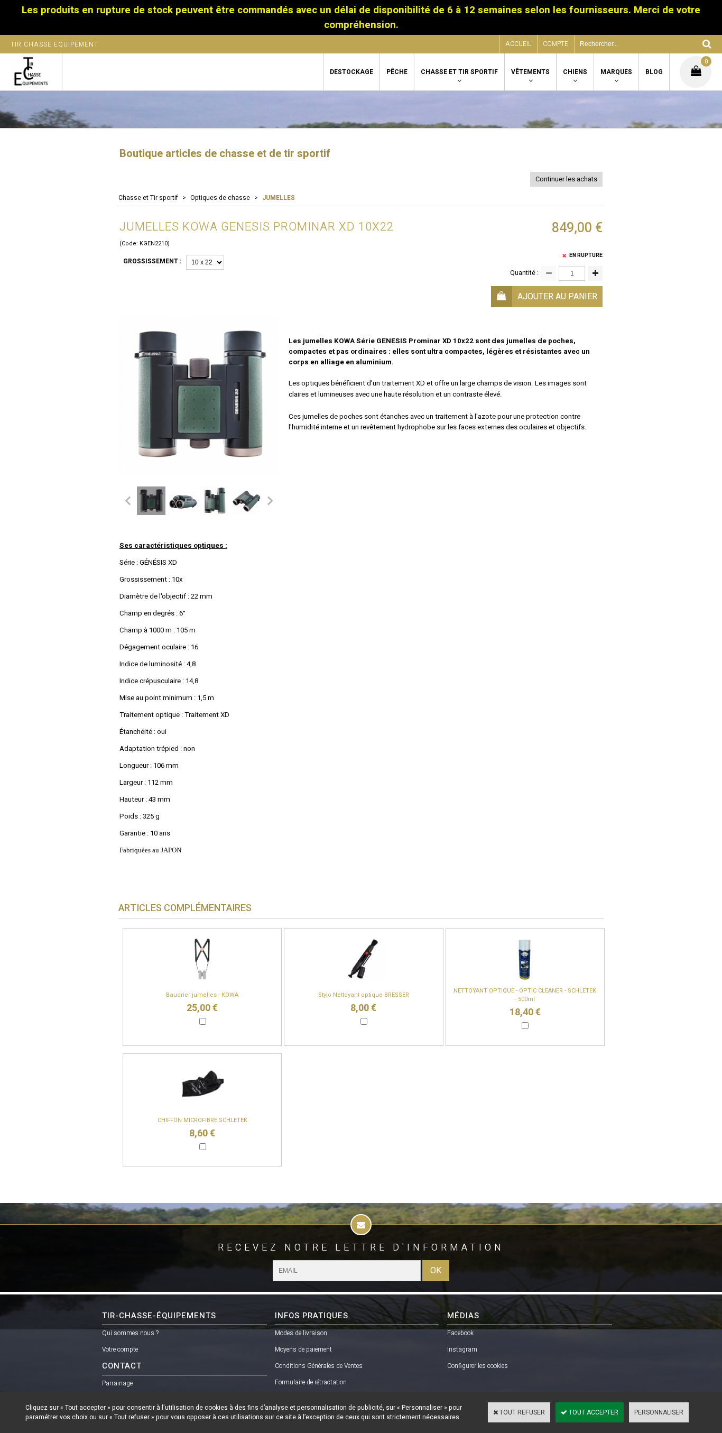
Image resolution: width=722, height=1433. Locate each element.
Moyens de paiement (303, 1349)
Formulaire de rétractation (311, 1382)
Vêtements (530, 72)
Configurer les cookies (477, 1366)
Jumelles (278, 198)
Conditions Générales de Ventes (319, 1366)
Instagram (462, 1349)
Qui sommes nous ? (130, 1333)
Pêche (397, 72)
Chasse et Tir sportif (148, 198)
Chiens (575, 72)
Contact (122, 1366)
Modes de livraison (301, 1333)
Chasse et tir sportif (459, 72)
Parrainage (117, 1383)
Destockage (351, 72)
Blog (654, 72)
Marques (616, 72)
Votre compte (120, 1349)
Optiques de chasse (220, 198)
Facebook (460, 1333)
